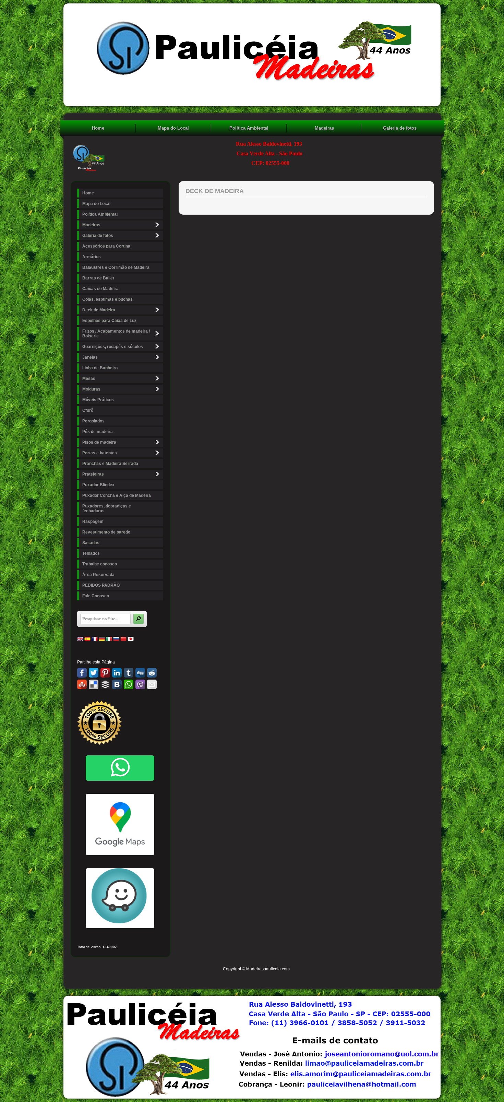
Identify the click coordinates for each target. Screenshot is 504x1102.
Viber (140, 684)
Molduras (91, 389)
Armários (91, 256)
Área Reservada (98, 574)
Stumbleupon (82, 684)
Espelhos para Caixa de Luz (109, 320)
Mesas (88, 378)
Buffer (105, 684)
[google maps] (120, 824)
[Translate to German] (102, 640)
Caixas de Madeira (100, 288)
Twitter (93, 673)
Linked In (117, 673)
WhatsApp (128, 684)
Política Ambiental (248, 128)
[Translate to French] (95, 640)
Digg (140, 673)
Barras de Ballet (98, 278)
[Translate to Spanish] (87, 640)
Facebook (82, 673)
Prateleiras (93, 474)
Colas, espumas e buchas (107, 299)
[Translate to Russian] (116, 640)
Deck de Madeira (98, 310)
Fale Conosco (95, 596)
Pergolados (93, 421)
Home (98, 128)
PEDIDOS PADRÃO (101, 585)
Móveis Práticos (98, 399)
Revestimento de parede (106, 532)
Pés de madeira (97, 431)
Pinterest (105, 673)
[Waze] (120, 927)
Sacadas (90, 542)
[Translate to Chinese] (123, 640)
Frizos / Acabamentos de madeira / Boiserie (116, 333)
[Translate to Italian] (109, 640)
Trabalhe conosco (99, 564)
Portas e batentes (99, 453)
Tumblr (128, 673)
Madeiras (324, 128)
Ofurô (87, 410)
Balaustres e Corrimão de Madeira (115, 267)
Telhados (91, 553)
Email (152, 684)
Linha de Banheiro (100, 368)
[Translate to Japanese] (131, 640)
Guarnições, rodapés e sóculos (112, 346)
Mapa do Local (173, 128)
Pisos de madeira (99, 442)
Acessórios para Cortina (106, 246)
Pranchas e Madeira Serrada (110, 463)
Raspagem (93, 521)
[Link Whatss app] (120, 768)
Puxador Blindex (98, 484)
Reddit (152, 673)
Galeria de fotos (400, 128)
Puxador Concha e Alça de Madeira (116, 495)
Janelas (90, 357)
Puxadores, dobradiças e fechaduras (106, 508)
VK (117, 684)
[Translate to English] (80, 640)
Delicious (93, 684)
